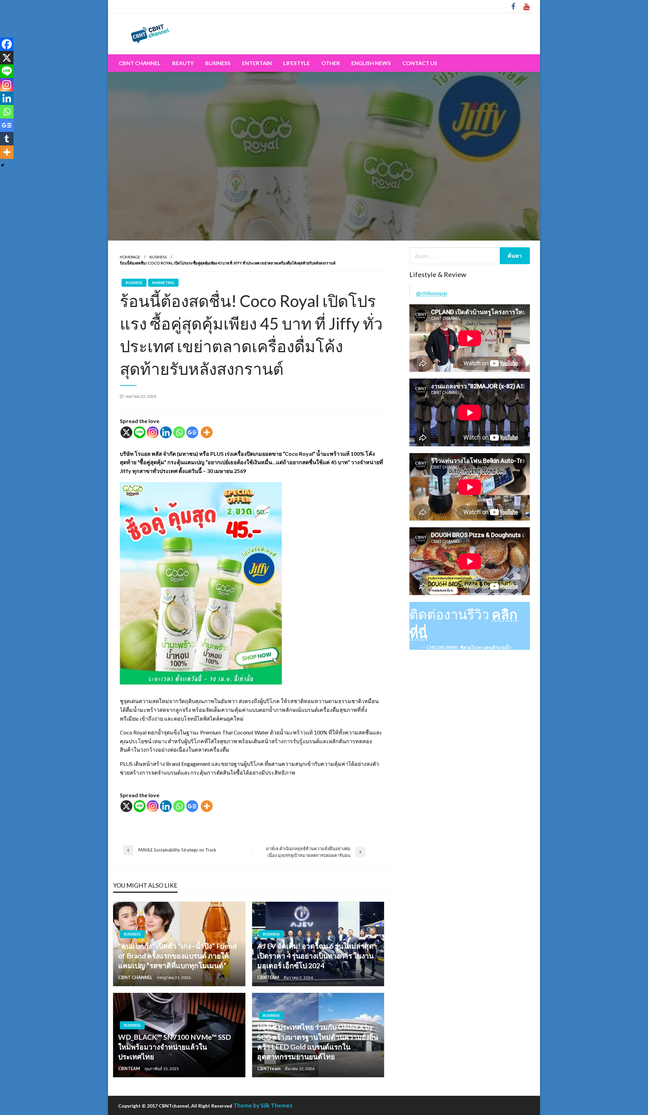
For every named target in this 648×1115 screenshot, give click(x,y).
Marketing (163, 282)
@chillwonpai (431, 293)
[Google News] (192, 432)
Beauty (183, 63)
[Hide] (2, 165)
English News (371, 63)
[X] (126, 432)
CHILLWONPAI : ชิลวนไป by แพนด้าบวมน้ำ (469, 647)
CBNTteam (269, 1068)
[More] (207, 432)
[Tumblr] (7, 138)
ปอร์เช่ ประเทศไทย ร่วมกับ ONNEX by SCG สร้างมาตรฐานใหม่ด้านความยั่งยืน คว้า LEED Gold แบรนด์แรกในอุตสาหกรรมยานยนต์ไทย (317, 1042)
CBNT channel (140, 63)
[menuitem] (139, 63)
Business (218, 63)
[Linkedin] (166, 432)
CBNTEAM (268, 977)
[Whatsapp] (179, 432)
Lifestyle (296, 63)
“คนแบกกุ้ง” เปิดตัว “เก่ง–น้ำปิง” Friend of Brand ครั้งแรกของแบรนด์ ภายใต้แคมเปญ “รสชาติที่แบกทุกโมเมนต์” (177, 956)
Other (330, 63)
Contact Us (419, 63)
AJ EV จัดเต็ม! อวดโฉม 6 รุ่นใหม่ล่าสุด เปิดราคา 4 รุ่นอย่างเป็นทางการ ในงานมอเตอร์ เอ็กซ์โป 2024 (315, 956)
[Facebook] (7, 44)
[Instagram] (153, 432)
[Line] (139, 432)
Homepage (130, 257)
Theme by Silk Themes (262, 1105)
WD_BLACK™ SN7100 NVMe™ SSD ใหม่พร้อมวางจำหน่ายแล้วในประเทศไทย (174, 1047)
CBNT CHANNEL (136, 977)
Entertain (257, 63)
